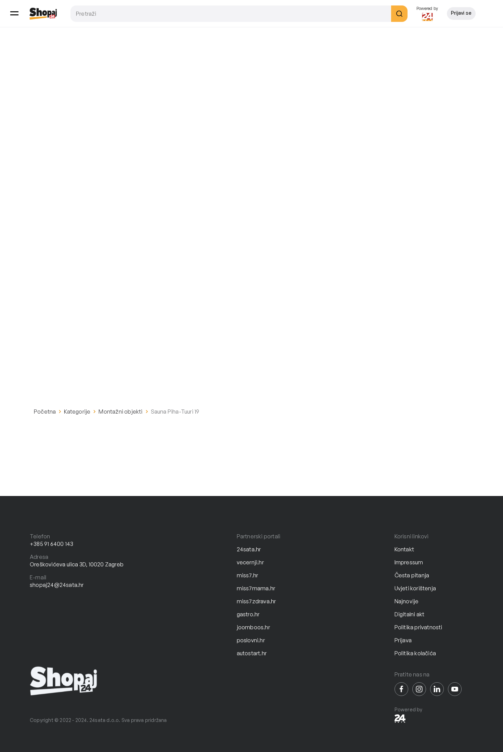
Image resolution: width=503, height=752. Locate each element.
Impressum (409, 562)
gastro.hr (248, 614)
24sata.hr (249, 549)
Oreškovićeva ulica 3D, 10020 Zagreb (77, 564)
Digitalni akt (410, 614)
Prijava (403, 640)
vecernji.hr (250, 562)
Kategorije (77, 411)
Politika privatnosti (418, 627)
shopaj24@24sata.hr (57, 584)
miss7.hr (247, 575)
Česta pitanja (412, 575)
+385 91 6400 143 (51, 543)
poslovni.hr (251, 640)
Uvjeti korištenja (415, 588)
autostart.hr (252, 653)
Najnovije (407, 601)
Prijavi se (461, 13)
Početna (45, 411)
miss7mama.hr (256, 588)
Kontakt (404, 549)
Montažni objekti (120, 411)
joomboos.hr (253, 627)
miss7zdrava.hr (256, 601)
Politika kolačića (415, 653)
